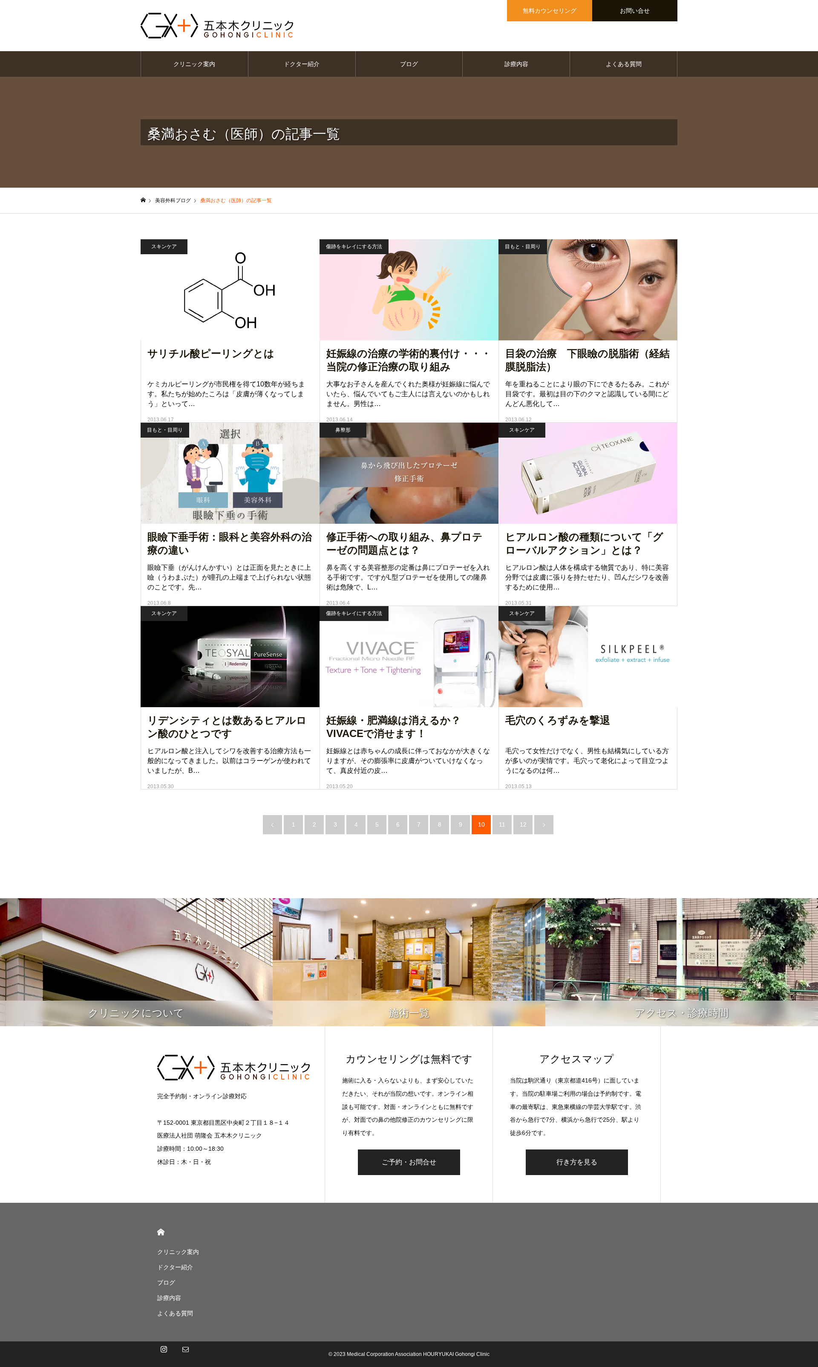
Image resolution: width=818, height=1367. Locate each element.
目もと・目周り (523, 247)
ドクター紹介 (302, 64)
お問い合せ (635, 10)
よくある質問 (624, 64)
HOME (160, 1232)
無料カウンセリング (549, 10)
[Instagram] (163, 1354)
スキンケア (164, 247)
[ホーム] (143, 200)
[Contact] (185, 1354)
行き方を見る (576, 1162)
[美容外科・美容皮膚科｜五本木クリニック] (217, 25)
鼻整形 (343, 430)
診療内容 (516, 64)
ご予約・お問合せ (409, 1162)
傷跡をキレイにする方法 (354, 247)
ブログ (409, 64)
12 (523, 824)
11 (502, 824)
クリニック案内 (194, 64)
